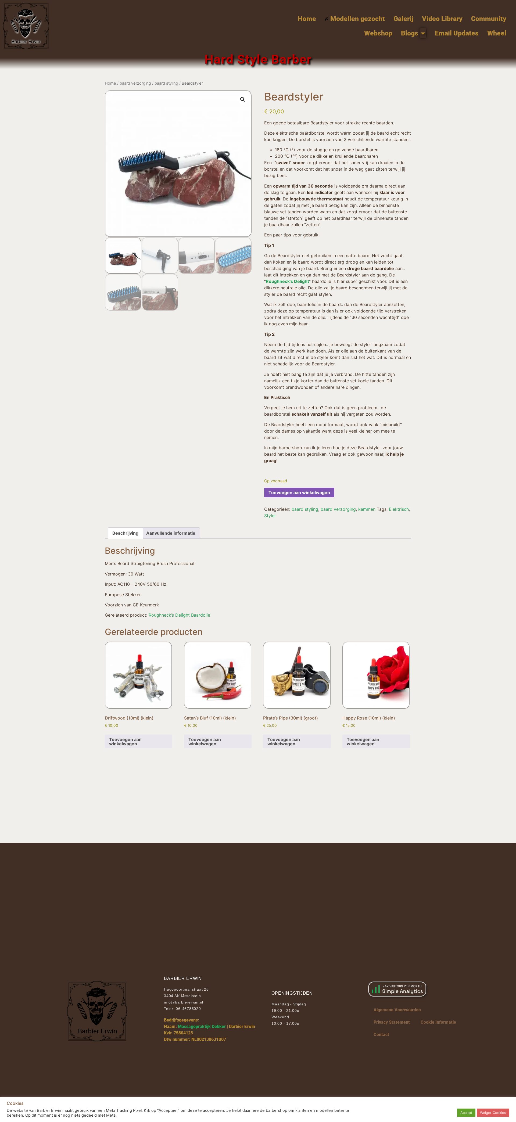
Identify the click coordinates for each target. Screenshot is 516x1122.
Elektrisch (399, 509)
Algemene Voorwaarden (397, 1009)
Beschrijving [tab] (125, 533)
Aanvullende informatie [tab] (170, 533)
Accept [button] (466, 1112)
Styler (270, 515)
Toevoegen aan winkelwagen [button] (125, 741)
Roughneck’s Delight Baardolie (179, 615)
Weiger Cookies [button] (493, 1112)
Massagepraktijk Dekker (202, 1026)
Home (110, 83)
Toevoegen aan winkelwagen (299, 492)
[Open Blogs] (423, 33)
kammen (366, 509)
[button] (243, 99)
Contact (381, 1034)
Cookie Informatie (438, 1022)
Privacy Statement (392, 1022)
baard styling (166, 83)
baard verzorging (135, 83)
